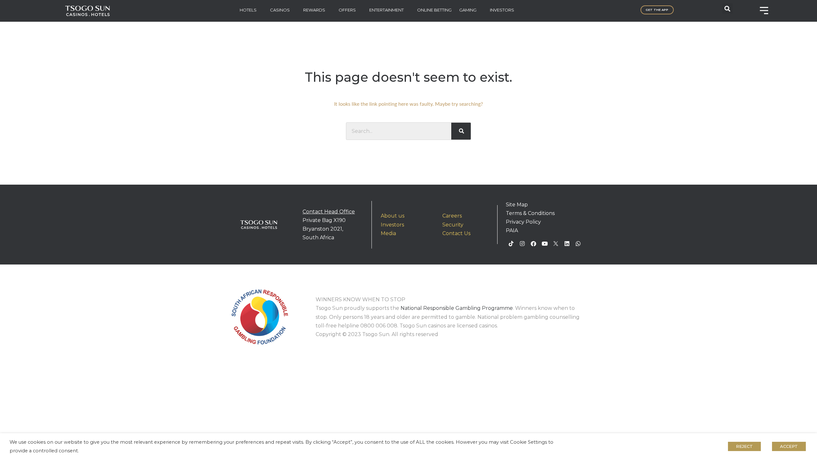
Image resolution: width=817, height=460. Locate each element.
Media (388, 233)
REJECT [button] (744, 446)
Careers (452, 216)
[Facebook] (533, 243)
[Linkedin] (567, 243)
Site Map (517, 205)
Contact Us (456, 233)
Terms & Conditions (530, 213)
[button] (727, 8)
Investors (392, 225)
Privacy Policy (523, 222)
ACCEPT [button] (789, 446)
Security (452, 225)
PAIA (512, 230)
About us (392, 216)
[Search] (461, 131)
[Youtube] (544, 243)
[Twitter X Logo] (556, 243)
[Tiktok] (511, 243)
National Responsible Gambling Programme (457, 308)
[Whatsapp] (578, 243)
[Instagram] (522, 243)
